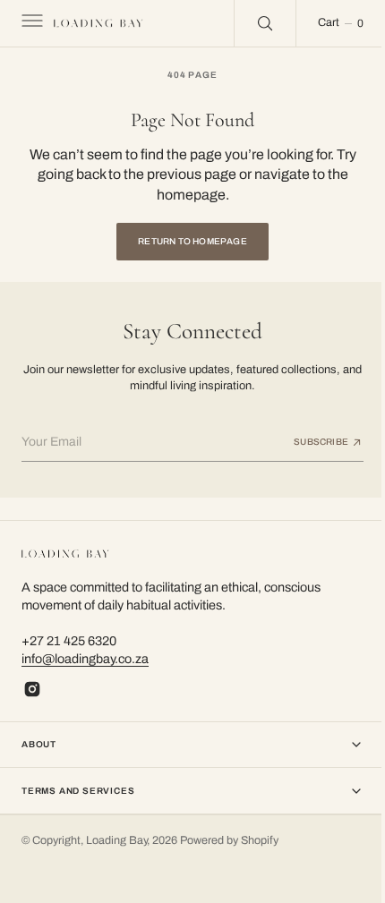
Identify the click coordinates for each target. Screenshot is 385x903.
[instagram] (32, 689)
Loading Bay (116, 840)
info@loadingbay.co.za (85, 659)
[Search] (251, 23)
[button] (30, 23)
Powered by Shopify (229, 840)
